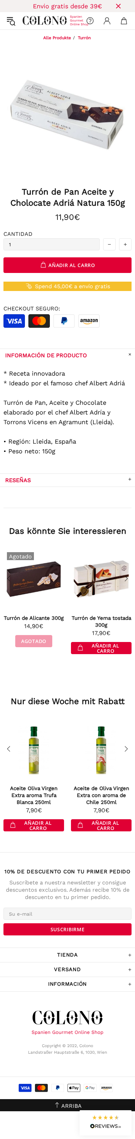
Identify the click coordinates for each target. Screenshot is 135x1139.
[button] (106, 1123)
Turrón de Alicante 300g (34, 618)
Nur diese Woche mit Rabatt (68, 701)
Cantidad (18, 234)
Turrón (84, 37)
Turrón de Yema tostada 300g (101, 621)
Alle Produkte (57, 37)
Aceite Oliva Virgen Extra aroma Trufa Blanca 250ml (33, 795)
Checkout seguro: (31, 308)
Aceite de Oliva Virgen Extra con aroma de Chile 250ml (101, 795)
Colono (28, 21)
